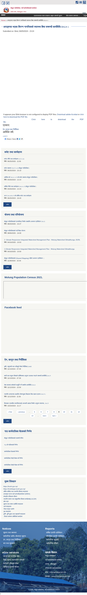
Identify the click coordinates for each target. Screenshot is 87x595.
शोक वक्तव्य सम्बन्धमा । (68, 15)
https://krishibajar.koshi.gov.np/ (14, 489)
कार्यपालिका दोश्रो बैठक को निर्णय (13, 465)
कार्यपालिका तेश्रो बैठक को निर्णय (13, 458)
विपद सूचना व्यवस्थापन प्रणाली (13, 560)
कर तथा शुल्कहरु (9, 543)
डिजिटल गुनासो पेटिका (11, 567)
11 (71, 412)
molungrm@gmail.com (57, 572)
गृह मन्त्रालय (7, 511)
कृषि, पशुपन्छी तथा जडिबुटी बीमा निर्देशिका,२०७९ (18, 366)
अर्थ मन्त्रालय (7, 506)
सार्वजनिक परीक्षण (52, 543)
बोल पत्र (6, 501)
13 (32, 416)
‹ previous (21, 412)
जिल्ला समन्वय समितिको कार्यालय (12, 516)
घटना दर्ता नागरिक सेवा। (12, 556)
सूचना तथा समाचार (10, 533)
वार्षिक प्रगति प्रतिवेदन (54, 533)
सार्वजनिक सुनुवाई (52, 540)
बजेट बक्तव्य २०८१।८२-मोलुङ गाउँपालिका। (17, 168)
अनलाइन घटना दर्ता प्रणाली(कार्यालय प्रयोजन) (16, 494)
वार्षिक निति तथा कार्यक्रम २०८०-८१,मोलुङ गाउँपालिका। (20, 186)
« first (10, 412)
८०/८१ (5, 136)
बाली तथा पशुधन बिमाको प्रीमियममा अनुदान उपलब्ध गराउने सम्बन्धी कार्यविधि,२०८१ (27, 376)
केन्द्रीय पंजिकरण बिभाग (10, 496)
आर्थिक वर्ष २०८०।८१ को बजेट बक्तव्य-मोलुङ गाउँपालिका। (21, 177)
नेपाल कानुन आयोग (8, 509)
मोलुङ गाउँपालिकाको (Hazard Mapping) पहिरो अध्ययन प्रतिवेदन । (24, 258)
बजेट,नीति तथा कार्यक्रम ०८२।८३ (14, 159)
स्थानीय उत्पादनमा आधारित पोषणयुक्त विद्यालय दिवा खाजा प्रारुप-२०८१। (25, 394)
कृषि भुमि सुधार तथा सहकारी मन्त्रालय (14, 514)
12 (79, 412)
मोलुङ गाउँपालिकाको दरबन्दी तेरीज (13, 438)
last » (54, 416)
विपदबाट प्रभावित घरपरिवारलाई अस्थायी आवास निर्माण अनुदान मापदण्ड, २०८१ (26, 403)
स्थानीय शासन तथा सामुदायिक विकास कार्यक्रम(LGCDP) (19, 499)
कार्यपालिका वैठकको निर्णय (11, 451)
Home (3, 20)
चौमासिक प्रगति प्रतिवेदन (55, 536)
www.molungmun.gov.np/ (60, 576)
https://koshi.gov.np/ (10, 486)
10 (64, 412)
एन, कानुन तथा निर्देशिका (12, 540)
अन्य (7, 204)
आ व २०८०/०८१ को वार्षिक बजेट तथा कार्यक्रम (17, 196)
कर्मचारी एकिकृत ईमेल (10, 563)
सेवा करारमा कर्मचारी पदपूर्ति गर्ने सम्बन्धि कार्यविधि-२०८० (20, 385)
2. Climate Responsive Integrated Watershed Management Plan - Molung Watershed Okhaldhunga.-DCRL (42, 240)
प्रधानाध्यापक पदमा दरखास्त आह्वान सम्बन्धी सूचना (44, 15)
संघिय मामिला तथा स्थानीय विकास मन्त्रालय (15, 491)
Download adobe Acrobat (67, 114)
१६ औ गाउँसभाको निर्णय (11, 445)
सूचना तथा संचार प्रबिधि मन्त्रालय (13, 504)
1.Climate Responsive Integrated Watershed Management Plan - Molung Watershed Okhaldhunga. (39, 249)
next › (45, 416)
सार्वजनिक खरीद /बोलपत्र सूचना (14, 536)
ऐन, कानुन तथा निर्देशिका (11, 129)
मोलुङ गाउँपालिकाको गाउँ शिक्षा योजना (14, 231)
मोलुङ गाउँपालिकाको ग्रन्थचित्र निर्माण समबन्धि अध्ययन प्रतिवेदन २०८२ (24, 221)
